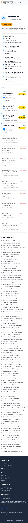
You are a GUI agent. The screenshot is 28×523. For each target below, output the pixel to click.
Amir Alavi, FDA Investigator (10, 291)
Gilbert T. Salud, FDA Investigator (11, 423)
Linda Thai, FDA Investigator (10, 302)
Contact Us (5, 463)
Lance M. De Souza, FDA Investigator (12, 364)
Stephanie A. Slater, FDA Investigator (12, 318)
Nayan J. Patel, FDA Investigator (11, 266)
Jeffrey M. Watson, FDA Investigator (12, 391)
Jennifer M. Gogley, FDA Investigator (12, 375)
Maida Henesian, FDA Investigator (11, 357)
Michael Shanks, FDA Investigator (11, 263)
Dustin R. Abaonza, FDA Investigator (12, 240)
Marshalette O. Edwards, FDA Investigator (13, 451)
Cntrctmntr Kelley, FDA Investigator (12, 419)
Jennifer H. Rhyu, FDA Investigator (11, 355)
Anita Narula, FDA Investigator (10, 307)
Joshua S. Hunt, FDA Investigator (11, 373)
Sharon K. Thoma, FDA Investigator (11, 403)
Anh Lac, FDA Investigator (9, 323)
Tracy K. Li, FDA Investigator (10, 300)
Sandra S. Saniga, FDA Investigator (11, 385)
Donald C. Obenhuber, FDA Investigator (13, 382)
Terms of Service (5, 477)
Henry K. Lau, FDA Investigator (10, 359)
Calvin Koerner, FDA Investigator (11, 435)
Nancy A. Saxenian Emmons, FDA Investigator (14, 407)
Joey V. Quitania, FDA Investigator (11, 245)
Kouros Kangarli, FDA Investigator (11, 286)
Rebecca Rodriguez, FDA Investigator (12, 325)
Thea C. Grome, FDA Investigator (11, 334)
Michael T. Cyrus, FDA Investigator (11, 256)
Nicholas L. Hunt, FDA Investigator (11, 252)
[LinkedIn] (2, 468)
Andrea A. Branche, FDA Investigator (12, 270)
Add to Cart (22, 94)
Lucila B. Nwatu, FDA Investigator (11, 293)
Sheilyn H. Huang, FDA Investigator (11, 243)
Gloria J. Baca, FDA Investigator (11, 298)
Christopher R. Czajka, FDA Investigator (13, 279)
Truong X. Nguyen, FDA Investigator (12, 277)
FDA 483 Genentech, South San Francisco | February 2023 (8, 93)
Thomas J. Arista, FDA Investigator (11, 412)
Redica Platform (5, 498)
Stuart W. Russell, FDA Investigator (11, 314)
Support (3, 480)
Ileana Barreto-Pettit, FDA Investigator (12, 339)
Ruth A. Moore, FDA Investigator (11, 321)
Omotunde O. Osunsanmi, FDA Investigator (13, 442)
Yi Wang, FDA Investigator (9, 268)
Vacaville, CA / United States (10, 198)
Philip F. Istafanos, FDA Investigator (12, 250)
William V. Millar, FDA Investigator (11, 394)
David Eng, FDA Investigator (10, 341)
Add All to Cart (7, 24)
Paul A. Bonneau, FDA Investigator (11, 346)
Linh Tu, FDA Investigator (9, 261)
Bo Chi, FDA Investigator (9, 380)
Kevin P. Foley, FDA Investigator (11, 398)
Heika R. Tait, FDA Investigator (10, 353)
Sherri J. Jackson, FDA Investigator (11, 316)
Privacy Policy (4, 478)
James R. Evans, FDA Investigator (11, 444)
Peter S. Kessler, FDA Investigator (11, 327)
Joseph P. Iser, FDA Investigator (11, 433)
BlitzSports (4, 510)
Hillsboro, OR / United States (10, 110)
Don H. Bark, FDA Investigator (10, 330)
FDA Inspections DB (6, 487)
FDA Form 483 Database (7, 488)
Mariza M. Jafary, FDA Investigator (11, 439)
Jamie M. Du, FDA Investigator (10, 378)
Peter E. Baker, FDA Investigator (11, 387)
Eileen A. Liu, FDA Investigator (10, 295)
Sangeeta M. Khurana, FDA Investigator (13, 350)
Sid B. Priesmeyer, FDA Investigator (12, 437)
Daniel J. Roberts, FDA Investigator (11, 405)
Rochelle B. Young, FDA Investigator (12, 446)
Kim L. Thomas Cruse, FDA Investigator (12, 414)
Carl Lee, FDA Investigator (9, 396)
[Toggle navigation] (25, 2)
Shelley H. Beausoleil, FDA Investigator (12, 337)
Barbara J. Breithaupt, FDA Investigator (13, 282)
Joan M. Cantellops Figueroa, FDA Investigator (14, 247)
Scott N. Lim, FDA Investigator (10, 259)
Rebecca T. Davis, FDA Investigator (12, 311)
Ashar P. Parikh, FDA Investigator (11, 305)
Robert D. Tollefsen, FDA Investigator (12, 362)
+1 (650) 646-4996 (7, 465)
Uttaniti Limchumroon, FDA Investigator (13, 284)
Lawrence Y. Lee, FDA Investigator (11, 401)
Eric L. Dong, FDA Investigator (10, 371)
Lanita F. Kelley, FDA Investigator (11, 421)
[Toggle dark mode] (15, 2)
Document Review (5, 490)
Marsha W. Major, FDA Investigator (11, 449)
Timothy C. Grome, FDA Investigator (12, 348)
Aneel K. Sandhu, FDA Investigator (11, 369)
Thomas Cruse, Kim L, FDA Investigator (12, 417)
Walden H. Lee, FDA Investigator (11, 254)
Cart (21, 2)
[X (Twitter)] (4, 468)
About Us (3, 475)
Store (2, 13)
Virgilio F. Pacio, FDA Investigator (11, 343)
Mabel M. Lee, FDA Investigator (11, 389)
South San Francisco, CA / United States (9, 99)
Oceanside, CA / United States (9, 131)
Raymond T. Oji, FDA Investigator (11, 430)
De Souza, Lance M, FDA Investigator (12, 366)
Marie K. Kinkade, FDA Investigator (11, 428)
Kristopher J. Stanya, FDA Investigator (12, 332)
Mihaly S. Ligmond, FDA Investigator (12, 426)
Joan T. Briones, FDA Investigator (11, 289)
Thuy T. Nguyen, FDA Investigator (11, 273)
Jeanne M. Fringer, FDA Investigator (12, 275)
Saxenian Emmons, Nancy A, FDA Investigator (14, 410)
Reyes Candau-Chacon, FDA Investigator (13, 309)
